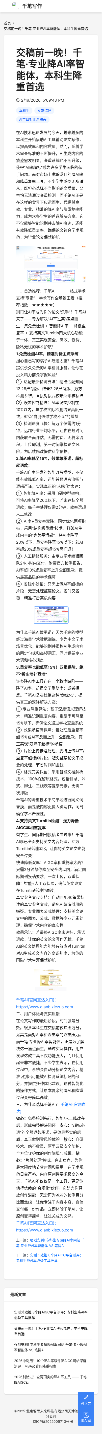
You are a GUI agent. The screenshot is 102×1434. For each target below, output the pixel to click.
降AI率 (86, 1420)
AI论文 (86, 1403)
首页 (7, 23)
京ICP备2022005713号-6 (53, 1421)
